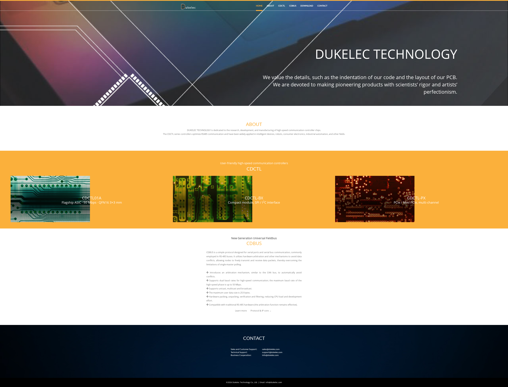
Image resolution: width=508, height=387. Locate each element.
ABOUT (270, 5)
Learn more (241, 310)
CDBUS (292, 5)
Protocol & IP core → (261, 310)
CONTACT (322, 5)
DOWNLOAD (306, 5)
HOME (259, 5)
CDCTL (281, 5)
